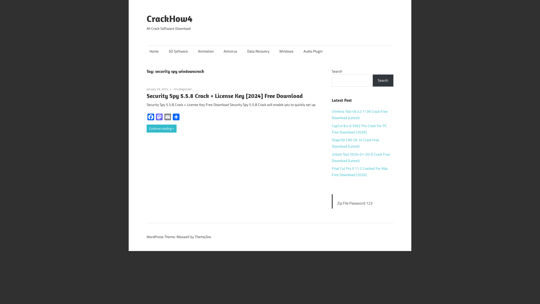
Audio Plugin (313, 51)
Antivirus (230, 51)
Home (154, 51)
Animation (206, 51)
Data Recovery (258, 51)
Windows (286, 51)
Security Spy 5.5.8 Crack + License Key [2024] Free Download (225, 95)
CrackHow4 (169, 18)
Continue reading (160, 128)
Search (337, 71)
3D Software (178, 51)
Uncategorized (182, 89)
